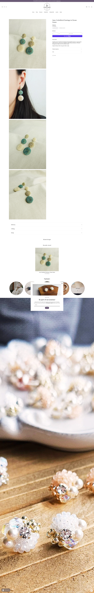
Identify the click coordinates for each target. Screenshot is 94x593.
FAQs (12, 232)
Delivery (13, 224)
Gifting (13, 228)
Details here (58, 0)
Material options (55, 49)
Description (54, 39)
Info (53, 51)
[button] (89, 7)
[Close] (62, 283)
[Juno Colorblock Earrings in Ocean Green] (47, 259)
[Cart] (91, 7)
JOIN (47, 307)
